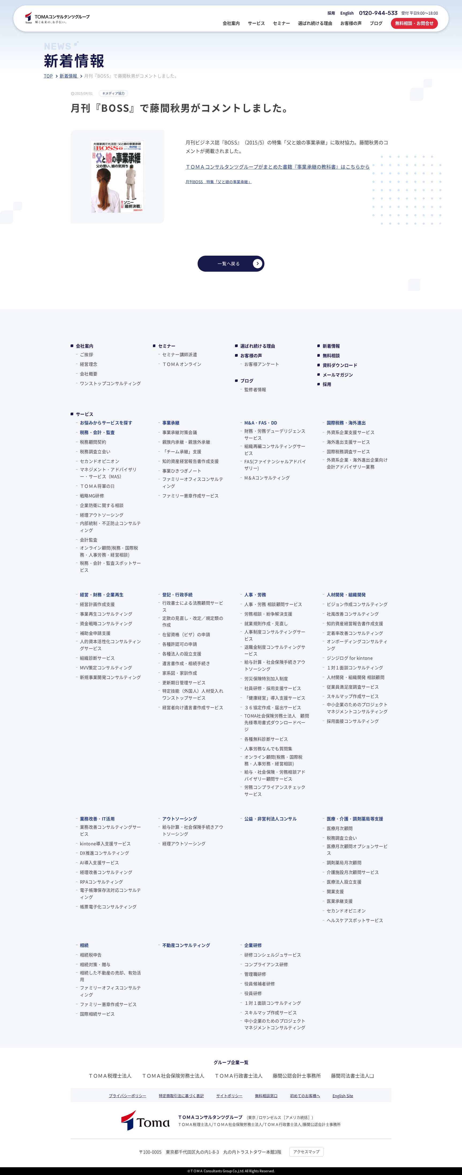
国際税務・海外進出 (346, 422)
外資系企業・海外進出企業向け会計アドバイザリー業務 (357, 463)
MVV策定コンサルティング (106, 667)
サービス (84, 414)
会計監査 (88, 539)
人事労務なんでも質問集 (268, 748)
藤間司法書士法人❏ (352, 1075)
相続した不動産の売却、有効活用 (110, 976)
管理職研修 (255, 974)
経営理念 (88, 364)
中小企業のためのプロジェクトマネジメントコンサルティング (357, 708)
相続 (84, 945)
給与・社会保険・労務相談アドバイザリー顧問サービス (274, 775)
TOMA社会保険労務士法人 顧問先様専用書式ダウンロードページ (276, 722)
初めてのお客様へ (305, 1095)
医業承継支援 (340, 901)
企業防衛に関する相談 (102, 505)
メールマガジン (338, 375)
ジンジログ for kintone (350, 658)
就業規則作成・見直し (266, 623)
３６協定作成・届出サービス (272, 707)
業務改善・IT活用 (97, 818)
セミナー (167, 346)
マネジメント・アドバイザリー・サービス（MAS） (108, 472)
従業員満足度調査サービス (353, 687)
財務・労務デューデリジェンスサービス (274, 434)
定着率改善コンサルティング (355, 633)
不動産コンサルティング (186, 945)
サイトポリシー (229, 1095)
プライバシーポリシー (127, 1095)
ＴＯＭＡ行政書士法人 (238, 1075)
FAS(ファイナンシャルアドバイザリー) (275, 464)
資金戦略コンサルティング (106, 623)
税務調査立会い (95, 451)
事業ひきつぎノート (182, 470)
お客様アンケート (261, 364)
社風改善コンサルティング (353, 613)
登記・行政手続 (177, 594)
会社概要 (88, 373)
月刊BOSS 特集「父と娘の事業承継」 (219, 181)
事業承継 (171, 422)
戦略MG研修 (92, 495)
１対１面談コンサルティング (355, 667)
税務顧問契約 (93, 442)
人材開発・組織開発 (346, 594)
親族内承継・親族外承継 (186, 442)
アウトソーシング (179, 818)
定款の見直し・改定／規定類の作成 (192, 621)
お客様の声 (251, 355)
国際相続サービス (97, 1014)
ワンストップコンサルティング (110, 383)
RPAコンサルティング (101, 881)
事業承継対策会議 (179, 432)
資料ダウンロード (340, 365)
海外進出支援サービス (348, 442)
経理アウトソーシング (102, 515)
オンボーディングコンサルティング (357, 644)
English (347, 13)
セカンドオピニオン (99, 461)
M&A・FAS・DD (260, 422)
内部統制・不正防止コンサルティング (110, 526)
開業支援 (335, 891)
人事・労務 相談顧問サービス (273, 604)
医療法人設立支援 (344, 881)
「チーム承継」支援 (182, 451)
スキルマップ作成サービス (353, 696)
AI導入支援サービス (99, 862)
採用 (331, 13)
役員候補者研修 (259, 983)
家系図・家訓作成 (179, 673)
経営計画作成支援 (97, 604)
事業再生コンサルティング (106, 613)
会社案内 (84, 346)
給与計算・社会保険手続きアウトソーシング (274, 665)
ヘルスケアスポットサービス (355, 920)
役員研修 (253, 993)
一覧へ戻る (229, 263)
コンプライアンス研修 (266, 964)
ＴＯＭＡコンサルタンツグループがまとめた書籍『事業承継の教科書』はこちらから (278, 166)
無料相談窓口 (266, 1095)
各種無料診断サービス (266, 739)
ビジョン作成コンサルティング (357, 604)
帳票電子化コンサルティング (108, 906)
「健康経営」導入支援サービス (274, 697)
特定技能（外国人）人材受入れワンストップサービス (192, 694)
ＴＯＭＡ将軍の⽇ (97, 486)
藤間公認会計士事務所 (297, 1075)
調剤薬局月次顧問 (344, 862)
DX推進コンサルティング (104, 853)
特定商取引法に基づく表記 (181, 1095)
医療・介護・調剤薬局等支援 (355, 818)
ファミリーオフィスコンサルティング (192, 482)
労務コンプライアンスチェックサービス (274, 790)
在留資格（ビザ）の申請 (186, 634)
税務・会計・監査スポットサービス (110, 566)
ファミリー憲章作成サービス (190, 495)
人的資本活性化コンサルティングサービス (110, 644)
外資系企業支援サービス (351, 432)
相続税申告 (91, 954)
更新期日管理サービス (184, 682)
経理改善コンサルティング (106, 872)
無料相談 (331, 355)
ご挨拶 (86, 354)
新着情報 (331, 346)
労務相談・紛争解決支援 (268, 613)
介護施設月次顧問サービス (353, 872)
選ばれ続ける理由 (257, 346)
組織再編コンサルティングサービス (274, 449)
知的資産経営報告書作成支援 (190, 461)
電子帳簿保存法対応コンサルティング (110, 893)
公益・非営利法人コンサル (270, 818)
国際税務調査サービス (348, 451)
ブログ (246, 380)
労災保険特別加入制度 (266, 678)
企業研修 (253, 945)
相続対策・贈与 (95, 964)
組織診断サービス (97, 658)
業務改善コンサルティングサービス (110, 830)
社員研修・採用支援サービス (272, 688)
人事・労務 (255, 594)
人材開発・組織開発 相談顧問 (355, 677)
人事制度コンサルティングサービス (274, 635)
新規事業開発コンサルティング (110, 677)
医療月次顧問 (340, 828)
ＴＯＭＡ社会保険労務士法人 (173, 1075)
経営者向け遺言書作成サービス (192, 707)
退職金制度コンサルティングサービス (274, 650)
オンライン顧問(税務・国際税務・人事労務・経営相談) (109, 551)
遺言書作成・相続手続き (186, 663)
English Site (343, 1095)
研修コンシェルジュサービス (272, 954)
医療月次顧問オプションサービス (357, 849)
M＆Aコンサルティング (267, 477)
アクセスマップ (306, 1151)
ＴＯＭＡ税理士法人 (110, 1075)
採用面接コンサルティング (353, 721)
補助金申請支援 (95, 633)
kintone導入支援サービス (105, 843)
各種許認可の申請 (179, 644)
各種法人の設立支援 (182, 653)
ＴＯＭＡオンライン (182, 364)
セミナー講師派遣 (179, 354)
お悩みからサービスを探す (106, 422)
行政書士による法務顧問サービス (192, 606)
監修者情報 (255, 389)
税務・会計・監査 (97, 432)
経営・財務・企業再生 (102, 594)
